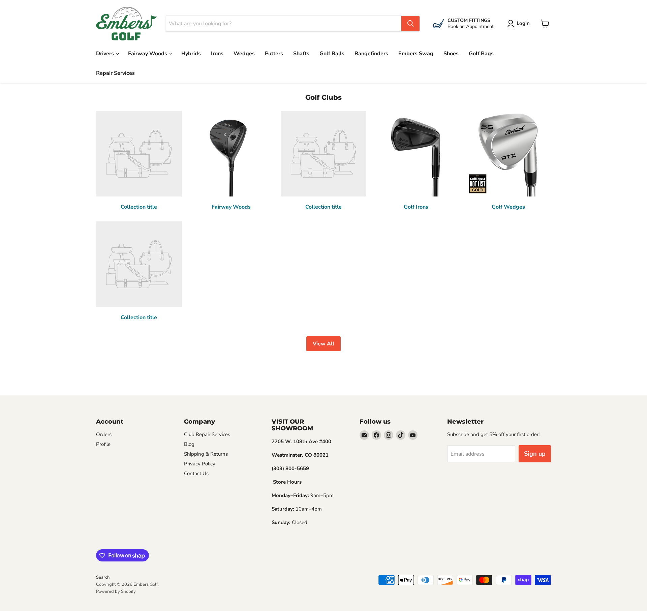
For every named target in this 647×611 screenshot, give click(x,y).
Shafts (301, 53)
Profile (103, 444)
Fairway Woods (148, 53)
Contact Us (196, 473)
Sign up (535, 454)
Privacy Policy (199, 463)
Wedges (244, 53)
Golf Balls (331, 53)
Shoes (451, 53)
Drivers (105, 53)
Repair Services (115, 73)
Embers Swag (415, 53)
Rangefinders (371, 53)
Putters (274, 53)
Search (103, 577)
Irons (217, 53)
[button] (519, 24)
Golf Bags (481, 53)
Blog (189, 444)
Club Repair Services (207, 434)
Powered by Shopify (116, 591)
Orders (104, 434)
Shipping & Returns (206, 454)
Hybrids (191, 53)
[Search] (410, 23)
